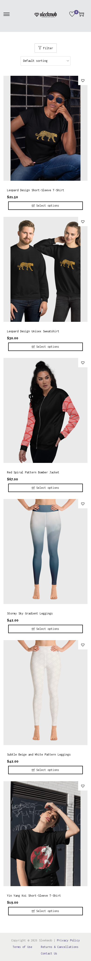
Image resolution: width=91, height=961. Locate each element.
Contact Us (49, 953)
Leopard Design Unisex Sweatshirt (33, 331)
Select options (47, 205)
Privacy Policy (68, 940)
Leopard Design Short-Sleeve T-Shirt (35, 190)
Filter (48, 48)
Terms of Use (22, 947)
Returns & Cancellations (59, 947)
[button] (83, 80)
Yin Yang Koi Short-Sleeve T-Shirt (34, 895)
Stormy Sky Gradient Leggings (30, 613)
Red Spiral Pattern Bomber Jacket (33, 472)
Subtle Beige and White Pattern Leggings (39, 754)
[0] (72, 14)
